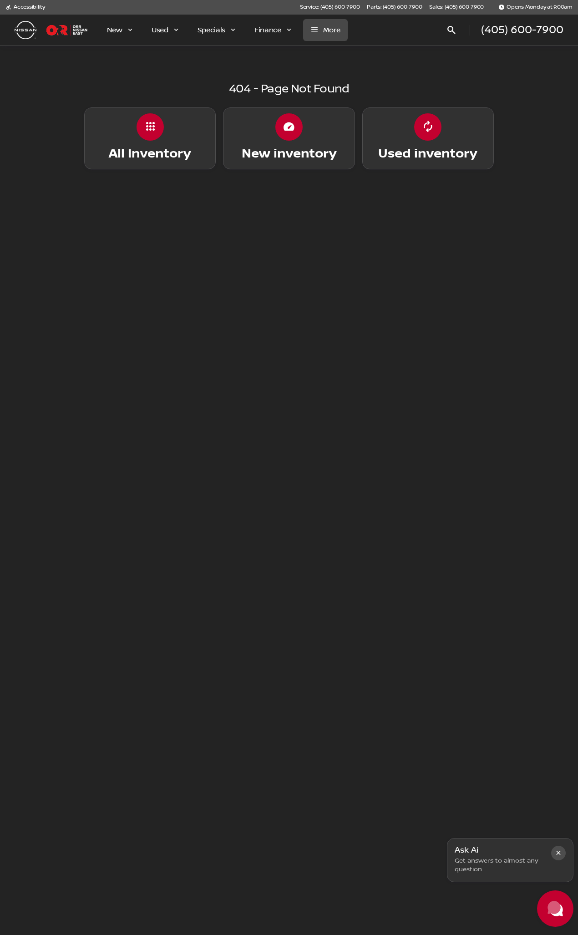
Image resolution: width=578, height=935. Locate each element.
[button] (558, 853)
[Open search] (451, 30)
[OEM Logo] (25, 30)
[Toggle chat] (555, 908)
